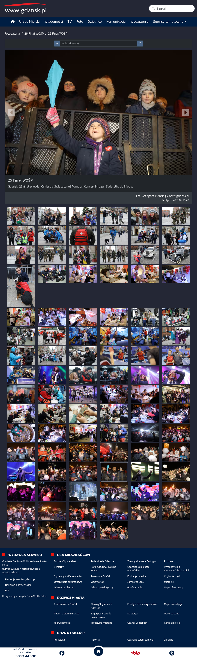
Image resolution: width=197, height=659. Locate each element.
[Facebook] (61, 653)
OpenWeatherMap (36, 596)
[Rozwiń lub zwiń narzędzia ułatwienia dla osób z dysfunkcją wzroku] (172, 653)
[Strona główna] (12, 22)
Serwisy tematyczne (168, 21)
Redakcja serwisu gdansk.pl (20, 579)
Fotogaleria (12, 33)
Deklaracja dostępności (18, 585)
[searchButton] (140, 43)
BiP (7, 590)
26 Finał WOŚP (34, 33)
